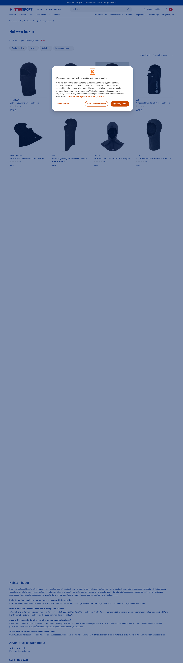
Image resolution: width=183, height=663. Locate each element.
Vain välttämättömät (96, 104)
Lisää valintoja (62, 104)
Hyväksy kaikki (120, 104)
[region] (92, 88)
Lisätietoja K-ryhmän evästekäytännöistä (86, 96)
